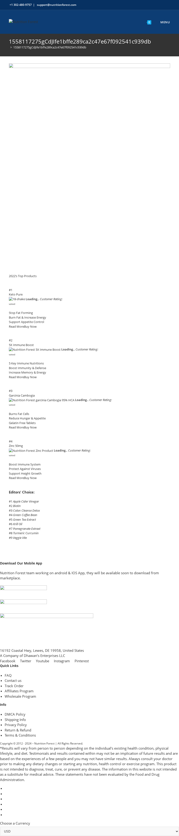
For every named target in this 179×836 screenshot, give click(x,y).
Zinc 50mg (16, 446)
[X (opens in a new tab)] (139, 5)
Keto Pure (16, 294)
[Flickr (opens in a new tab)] (160, 5)
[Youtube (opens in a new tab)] (166, 5)
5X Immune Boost (21, 345)
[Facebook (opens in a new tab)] (144, 5)
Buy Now (30, 326)
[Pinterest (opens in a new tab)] (150, 5)
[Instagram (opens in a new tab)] (155, 5)
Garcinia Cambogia (22, 395)
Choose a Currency (15, 823)
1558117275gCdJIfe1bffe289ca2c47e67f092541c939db (49, 47)
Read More (16, 326)
